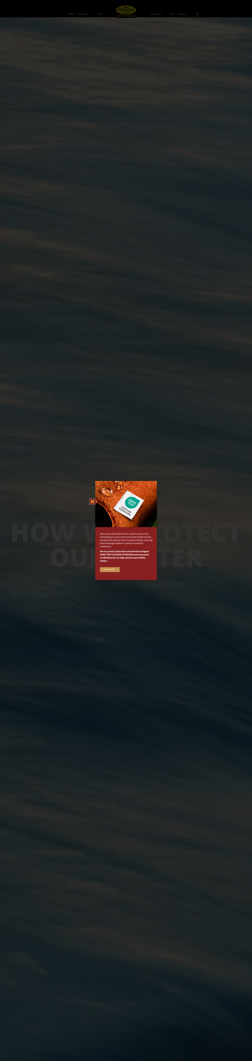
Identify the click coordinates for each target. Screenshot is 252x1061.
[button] (92, 501)
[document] (126, 530)
